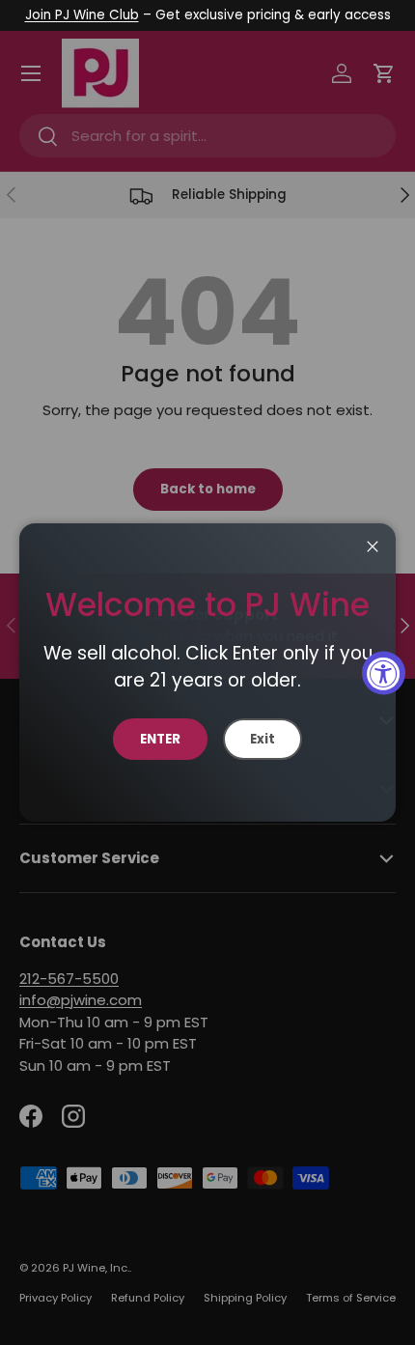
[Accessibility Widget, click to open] (383, 672)
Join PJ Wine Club (82, 15)
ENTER (160, 739)
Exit (262, 739)
